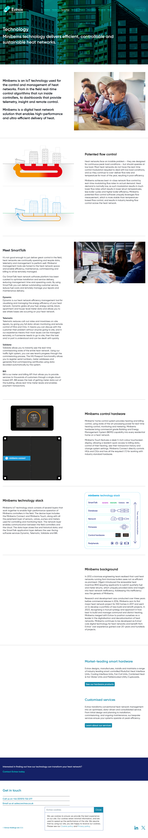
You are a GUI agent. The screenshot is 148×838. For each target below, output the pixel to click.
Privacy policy (84, 826)
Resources (101, 10)
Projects (82, 10)
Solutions (47, 10)
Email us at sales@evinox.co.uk (18, 803)
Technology (65, 10)
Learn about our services (98, 725)
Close (99, 809)
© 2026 (13, 828)
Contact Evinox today (14, 771)
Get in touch (12, 790)
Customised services (100, 700)
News (109, 10)
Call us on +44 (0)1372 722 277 (17, 798)
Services (74, 10)
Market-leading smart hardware (109, 661)
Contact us (140, 10)
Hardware (55, 10)
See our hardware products (100, 684)
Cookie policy (67, 826)
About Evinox (91, 10)
